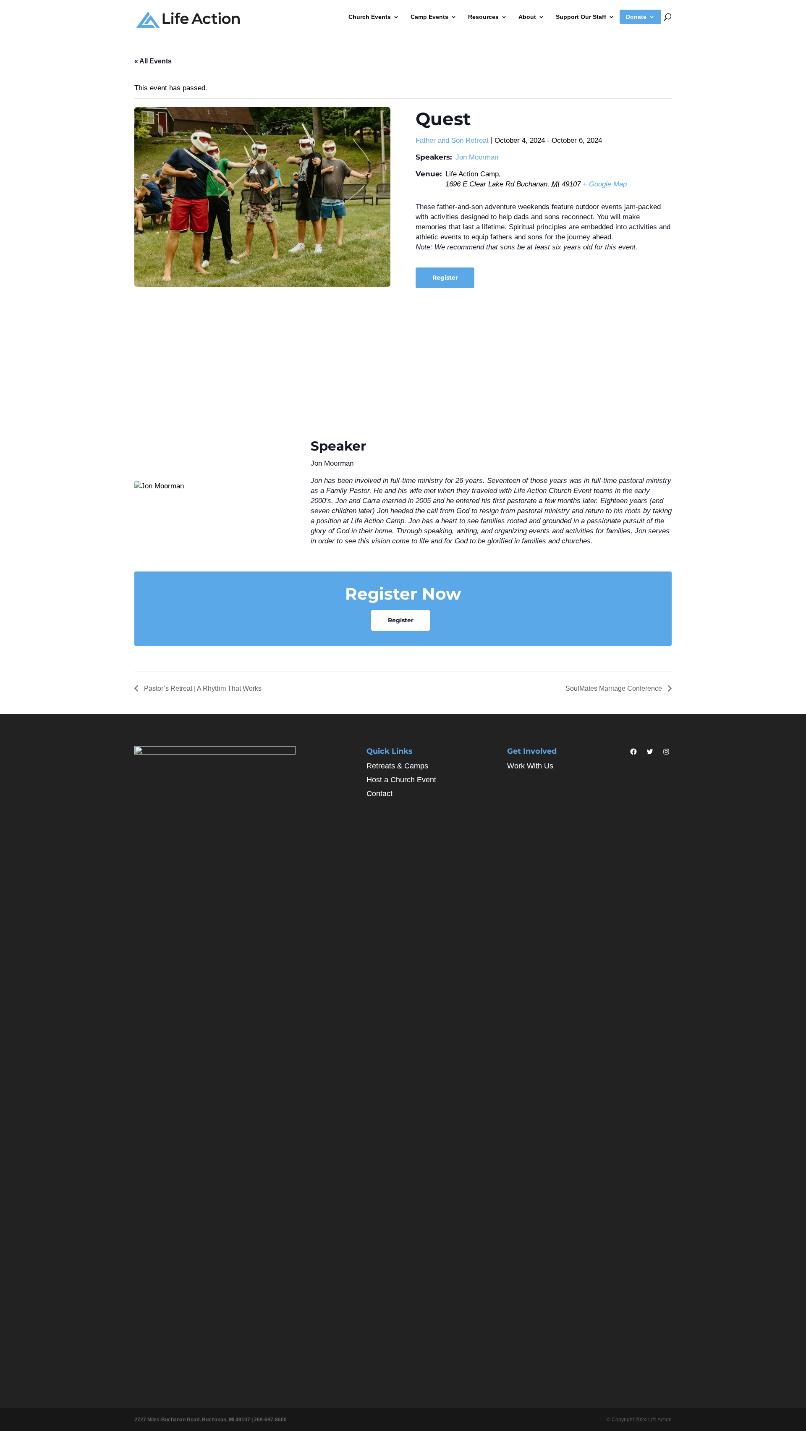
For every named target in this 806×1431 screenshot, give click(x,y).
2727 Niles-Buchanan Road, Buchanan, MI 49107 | (194, 1420)
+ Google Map (605, 184)
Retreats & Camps (397, 766)
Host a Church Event (401, 780)
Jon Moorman (476, 157)
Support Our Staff (581, 17)
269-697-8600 (270, 1420)
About (527, 17)
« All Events (153, 61)
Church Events (369, 17)
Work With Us (530, 766)
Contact (379, 793)
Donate (636, 17)
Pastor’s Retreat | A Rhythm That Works (202, 688)
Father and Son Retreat (452, 140)
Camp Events (429, 17)
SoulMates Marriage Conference (614, 688)
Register (445, 277)
